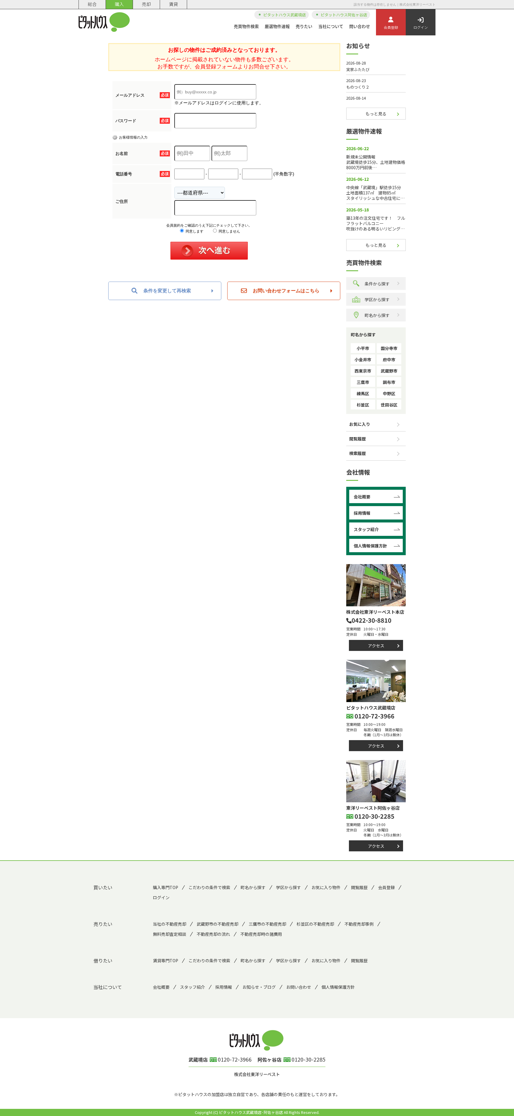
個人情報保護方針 (370, 546)
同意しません (229, 231)
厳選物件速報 (277, 26)
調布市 (389, 382)
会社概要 (362, 497)
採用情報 (362, 513)
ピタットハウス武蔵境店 (284, 15)
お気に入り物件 (326, 887)
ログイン (420, 27)
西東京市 (363, 371)
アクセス (376, 646)
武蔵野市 (389, 371)
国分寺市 (389, 348)
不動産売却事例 (359, 924)
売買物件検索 (246, 26)
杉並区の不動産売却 (315, 924)
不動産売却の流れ (213, 934)
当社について (330, 26)
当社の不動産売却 (169, 924)
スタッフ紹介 (366, 529)
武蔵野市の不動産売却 (217, 924)
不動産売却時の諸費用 (261, 934)
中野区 (389, 393)
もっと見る (376, 114)
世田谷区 (389, 405)
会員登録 (391, 27)
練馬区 (363, 393)
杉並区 (363, 405)
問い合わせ (359, 26)
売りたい (304, 26)
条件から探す (377, 284)
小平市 (363, 348)
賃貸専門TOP (165, 960)
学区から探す (377, 299)
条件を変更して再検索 (167, 290)
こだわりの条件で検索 (209, 887)
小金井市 (363, 359)
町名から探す (377, 315)
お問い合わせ (298, 987)
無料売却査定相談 (169, 934)
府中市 (389, 359)
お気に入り (359, 424)
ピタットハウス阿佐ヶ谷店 (344, 15)
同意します (194, 231)
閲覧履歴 (357, 439)
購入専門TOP (165, 887)
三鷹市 (363, 382)
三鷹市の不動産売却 (267, 924)
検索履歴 (357, 453)
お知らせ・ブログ (259, 987)
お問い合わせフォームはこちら (286, 290)
